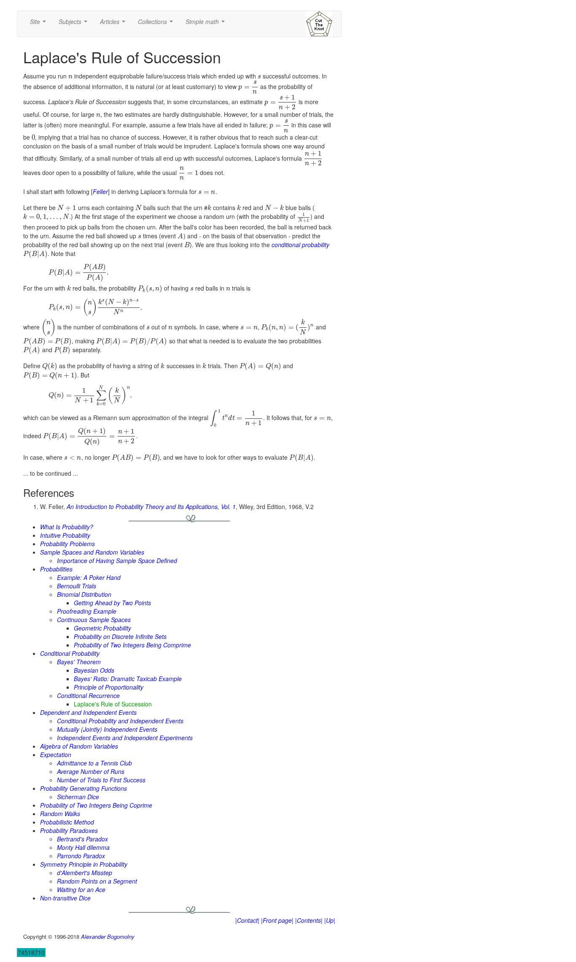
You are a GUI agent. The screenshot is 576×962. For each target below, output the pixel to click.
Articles (114, 24)
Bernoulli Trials (76, 586)
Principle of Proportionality (108, 687)
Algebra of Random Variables (79, 746)
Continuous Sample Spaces (94, 619)
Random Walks (60, 813)
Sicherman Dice (78, 796)
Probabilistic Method (67, 822)
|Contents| (309, 920)
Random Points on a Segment (97, 881)
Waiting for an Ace (81, 889)
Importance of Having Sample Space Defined (117, 560)
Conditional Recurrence (88, 695)
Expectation (55, 754)
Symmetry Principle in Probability (83, 864)
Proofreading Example (86, 611)
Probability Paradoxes (69, 830)
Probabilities (56, 569)
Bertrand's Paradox (82, 839)
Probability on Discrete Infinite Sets (120, 636)
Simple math (207, 24)
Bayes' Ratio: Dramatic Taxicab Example (128, 678)
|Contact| (247, 920)
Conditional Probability (70, 653)
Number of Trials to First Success (101, 780)
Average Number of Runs (90, 771)
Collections (157, 24)
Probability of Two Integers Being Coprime (96, 805)
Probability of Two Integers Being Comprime (132, 645)
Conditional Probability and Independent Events (120, 721)
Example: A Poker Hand (89, 577)
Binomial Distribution (84, 594)
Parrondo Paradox (81, 856)
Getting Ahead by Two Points (112, 602)
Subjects (75, 24)
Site (39, 24)
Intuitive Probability (65, 535)
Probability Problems (67, 543)
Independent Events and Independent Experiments (125, 737)
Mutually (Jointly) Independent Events (107, 729)
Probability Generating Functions (83, 788)
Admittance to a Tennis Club (94, 763)
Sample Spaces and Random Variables (92, 552)
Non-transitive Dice (65, 898)
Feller (100, 191)
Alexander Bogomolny (108, 936)
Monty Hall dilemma (83, 847)
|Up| (329, 920)
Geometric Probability (102, 628)
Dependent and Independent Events (88, 712)
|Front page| (277, 920)
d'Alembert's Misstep (84, 872)
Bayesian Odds (94, 670)
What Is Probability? (66, 527)
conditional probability (300, 244)
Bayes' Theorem (79, 662)
